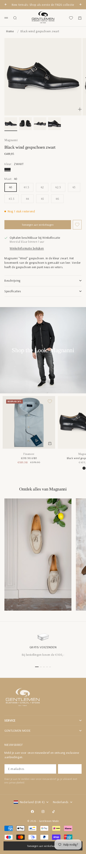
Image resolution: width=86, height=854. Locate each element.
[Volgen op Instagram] (43, 811)
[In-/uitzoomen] (79, 109)
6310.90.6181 (29, 458)
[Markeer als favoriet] (77, 224)
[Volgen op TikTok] (53, 811)
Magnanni (11, 140)
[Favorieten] (71, 18)
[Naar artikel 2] (25, 123)
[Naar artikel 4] (54, 123)
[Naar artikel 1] (10, 123)
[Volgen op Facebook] (32, 811)
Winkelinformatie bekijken (27, 248)
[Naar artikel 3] (40, 123)
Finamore (28, 454)
